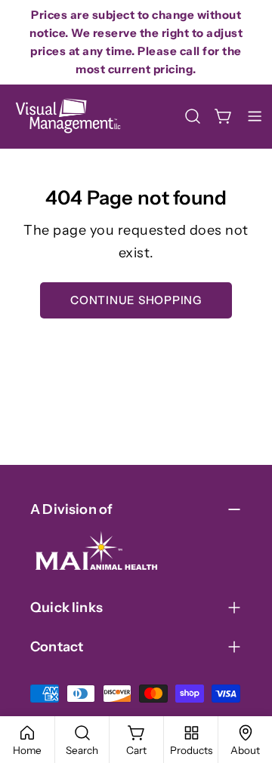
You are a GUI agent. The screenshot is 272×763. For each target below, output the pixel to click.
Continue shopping (136, 300)
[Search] (193, 116)
